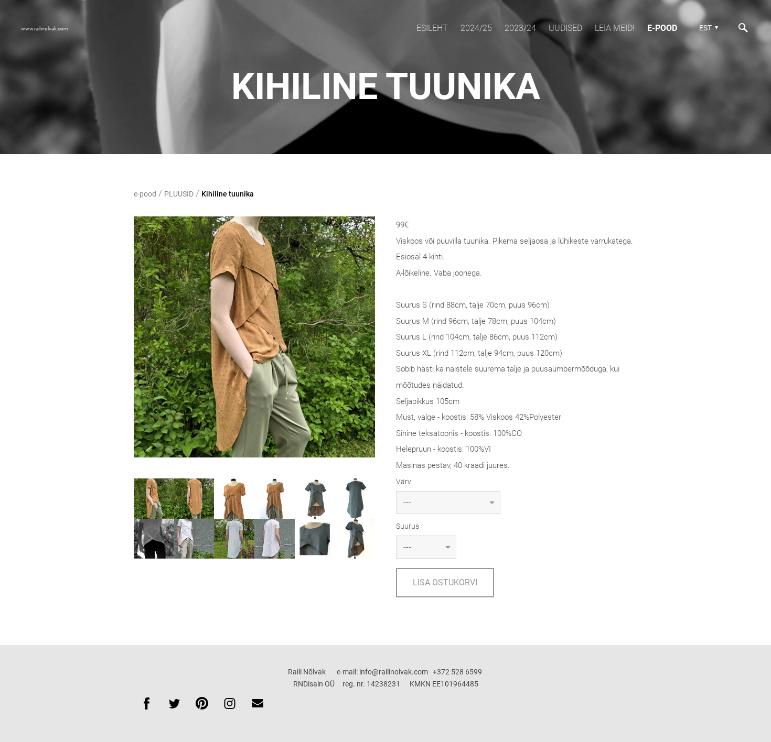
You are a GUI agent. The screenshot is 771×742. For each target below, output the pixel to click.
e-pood (662, 28)
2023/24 (520, 28)
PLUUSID (179, 194)
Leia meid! (615, 28)
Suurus (407, 526)
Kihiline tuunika (227, 194)
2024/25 (476, 28)
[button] (707, 28)
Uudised (565, 28)
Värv (403, 481)
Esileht (432, 28)
